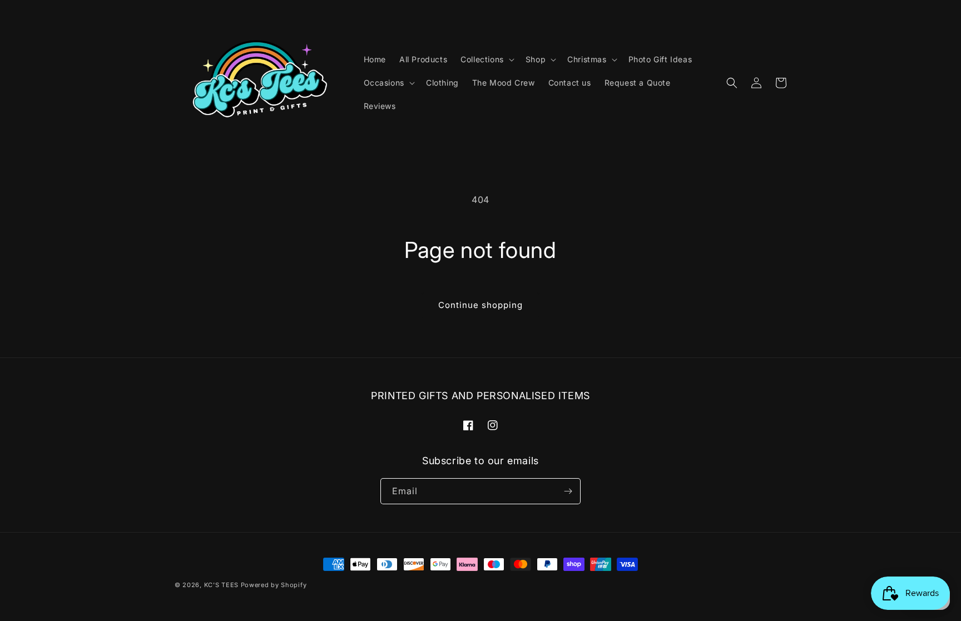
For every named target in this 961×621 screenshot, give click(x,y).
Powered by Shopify (274, 585)
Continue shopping (480, 305)
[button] (486, 59)
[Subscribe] (568, 491)
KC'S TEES (221, 585)
